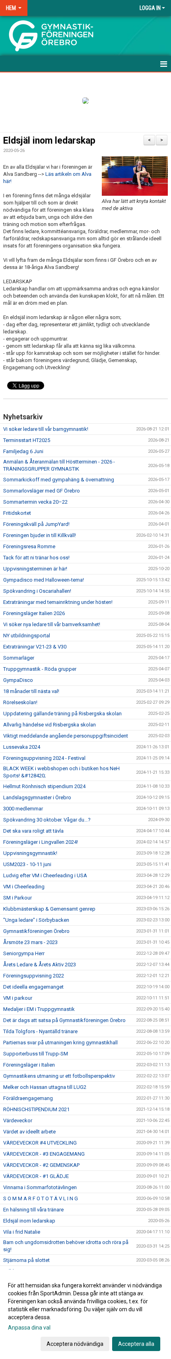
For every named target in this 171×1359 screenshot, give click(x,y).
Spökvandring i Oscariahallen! (37, 591)
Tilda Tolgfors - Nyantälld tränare (40, 1031)
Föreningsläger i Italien (29, 1065)
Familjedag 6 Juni (23, 451)
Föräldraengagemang (28, 1098)
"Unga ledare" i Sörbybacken (36, 920)
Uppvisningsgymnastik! (30, 853)
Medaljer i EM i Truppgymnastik (39, 1009)
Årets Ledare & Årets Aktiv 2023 (39, 965)
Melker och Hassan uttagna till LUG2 (44, 1087)
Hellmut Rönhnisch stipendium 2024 (44, 786)
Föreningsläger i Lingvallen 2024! (40, 842)
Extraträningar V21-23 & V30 (34, 647)
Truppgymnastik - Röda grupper (39, 669)
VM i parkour (17, 998)
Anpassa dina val (29, 1327)
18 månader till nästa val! (31, 691)
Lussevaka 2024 (21, 747)
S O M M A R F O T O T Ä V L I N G (40, 1198)
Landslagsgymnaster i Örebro (37, 797)
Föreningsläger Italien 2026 (34, 613)
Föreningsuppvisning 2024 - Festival (44, 758)
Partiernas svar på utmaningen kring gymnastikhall (60, 1043)
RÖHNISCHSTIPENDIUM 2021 (36, 1109)
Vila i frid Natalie (21, 1232)
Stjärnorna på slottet (26, 1260)
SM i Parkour (17, 898)
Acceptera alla (136, 1344)
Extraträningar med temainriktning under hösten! (58, 602)
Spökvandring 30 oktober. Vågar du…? (47, 820)
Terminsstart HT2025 (26, 440)
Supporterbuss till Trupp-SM (35, 1054)
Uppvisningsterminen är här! (35, 569)
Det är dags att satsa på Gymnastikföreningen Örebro (64, 1020)
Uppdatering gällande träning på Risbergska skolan (62, 713)
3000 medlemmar (23, 809)
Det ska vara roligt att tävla (33, 831)
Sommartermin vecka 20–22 (35, 502)
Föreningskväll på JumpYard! (36, 524)
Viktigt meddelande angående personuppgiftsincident (65, 736)
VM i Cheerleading (24, 887)
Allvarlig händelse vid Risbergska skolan (49, 725)
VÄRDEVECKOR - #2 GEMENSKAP (41, 1165)
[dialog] (85, 1314)
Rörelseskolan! (20, 702)
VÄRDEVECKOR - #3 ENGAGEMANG (44, 1154)
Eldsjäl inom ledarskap (49, 140)
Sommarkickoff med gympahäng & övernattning (58, 480)
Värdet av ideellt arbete (29, 1132)
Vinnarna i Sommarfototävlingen (40, 1187)
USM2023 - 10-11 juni (27, 864)
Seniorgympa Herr (24, 953)
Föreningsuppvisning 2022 (33, 976)
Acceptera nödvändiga (75, 1344)
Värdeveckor (17, 1120)
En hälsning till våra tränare (33, 1210)
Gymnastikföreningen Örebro (36, 931)
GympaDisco (18, 680)
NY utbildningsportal (26, 636)
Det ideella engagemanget (33, 987)
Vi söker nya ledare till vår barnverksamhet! (51, 624)
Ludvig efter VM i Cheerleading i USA (45, 875)
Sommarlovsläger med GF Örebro (41, 491)
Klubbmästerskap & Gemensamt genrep (49, 909)
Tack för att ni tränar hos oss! (36, 558)
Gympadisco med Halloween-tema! (43, 580)
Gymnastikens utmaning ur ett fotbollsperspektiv (59, 1076)
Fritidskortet (17, 513)
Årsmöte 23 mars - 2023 (30, 942)
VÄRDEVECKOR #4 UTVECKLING (40, 1143)
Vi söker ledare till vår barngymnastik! (45, 429)
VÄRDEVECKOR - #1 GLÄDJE (36, 1176)
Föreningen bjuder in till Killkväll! (39, 535)
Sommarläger (18, 658)
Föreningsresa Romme (29, 546)
